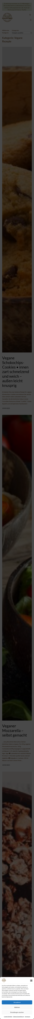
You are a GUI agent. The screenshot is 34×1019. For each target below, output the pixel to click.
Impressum (27, 1016)
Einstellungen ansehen (17, 1012)
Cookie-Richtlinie (8, 1016)
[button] (31, 980)
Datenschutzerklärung (18, 1016)
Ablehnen (17, 1007)
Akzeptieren (17, 1002)
